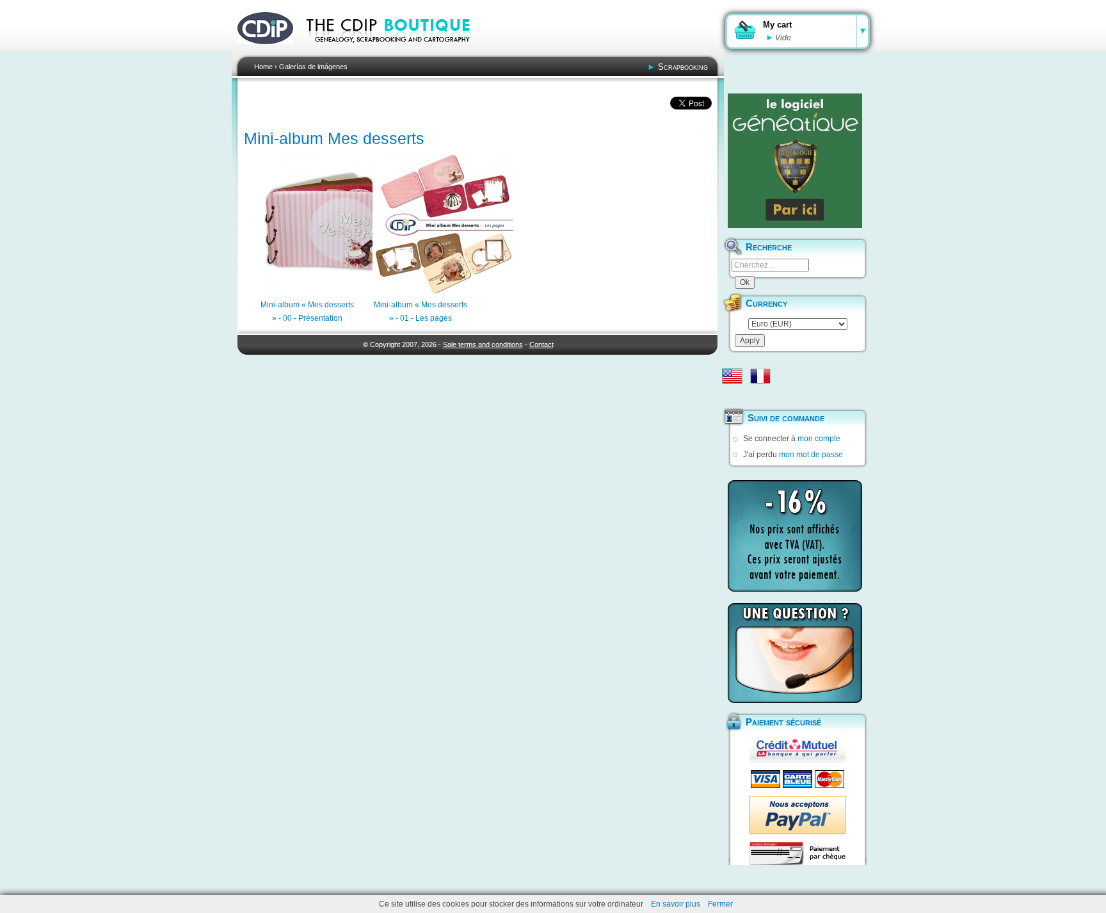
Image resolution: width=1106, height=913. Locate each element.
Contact (541, 344)
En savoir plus (675, 904)
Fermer (720, 904)
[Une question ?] (795, 653)
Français (760, 376)
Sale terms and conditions (483, 344)
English (732, 376)
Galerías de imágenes (313, 66)
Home (263, 66)
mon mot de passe (811, 454)
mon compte (818, 438)
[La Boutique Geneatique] (795, 160)
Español (732, 396)
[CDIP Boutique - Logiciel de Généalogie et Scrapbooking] (397, 51)
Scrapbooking (683, 67)
